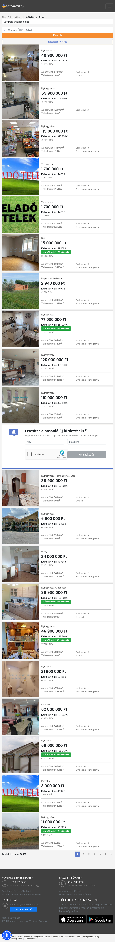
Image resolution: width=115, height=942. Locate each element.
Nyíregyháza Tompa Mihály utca (58, 475)
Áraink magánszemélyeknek (16, 891)
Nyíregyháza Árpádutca (53, 587)
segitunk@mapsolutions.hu (24, 904)
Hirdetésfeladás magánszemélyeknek (21, 894)
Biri (43, 238)
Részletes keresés (57, 41)
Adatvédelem (58, 937)
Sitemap (21, 939)
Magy (44, 551)
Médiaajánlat (70, 937)
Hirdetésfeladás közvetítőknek (75, 894)
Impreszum (27, 937)
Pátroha (45, 781)
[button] (7, 935)
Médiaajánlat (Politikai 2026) (88, 937)
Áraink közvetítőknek (70, 891)
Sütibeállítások (31, 939)
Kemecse (45, 704)
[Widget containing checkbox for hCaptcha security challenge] (46, 454)
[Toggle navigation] (109, 6)
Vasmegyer (47, 202)
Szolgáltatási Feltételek (42, 937)
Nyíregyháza (48, 50)
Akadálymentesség (9, 939)
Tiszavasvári (47, 164)
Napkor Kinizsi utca (51, 278)
